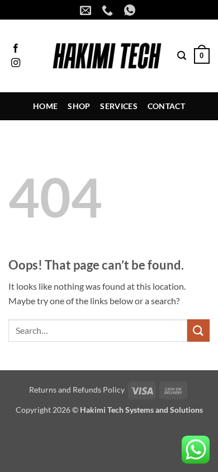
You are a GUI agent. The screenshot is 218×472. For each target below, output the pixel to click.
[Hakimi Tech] (107, 56)
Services (118, 106)
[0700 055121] (109, 10)
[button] (181, 56)
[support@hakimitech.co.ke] (87, 10)
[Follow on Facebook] (15, 49)
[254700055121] (131, 10)
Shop (79, 106)
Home (45, 106)
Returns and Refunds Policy (77, 389)
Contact (166, 106)
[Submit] (198, 330)
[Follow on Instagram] (15, 63)
